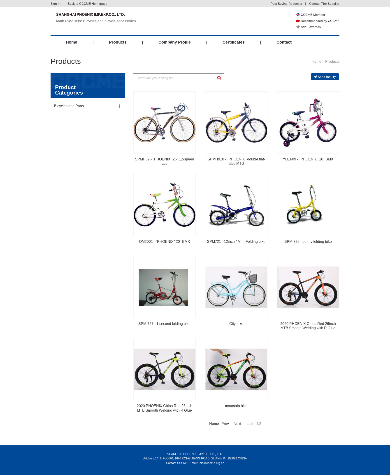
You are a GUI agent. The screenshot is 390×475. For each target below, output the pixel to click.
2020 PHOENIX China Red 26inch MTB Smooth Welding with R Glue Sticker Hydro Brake (308, 328)
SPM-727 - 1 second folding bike (164, 324)
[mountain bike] (236, 369)
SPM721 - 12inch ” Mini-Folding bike (236, 241)
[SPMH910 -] (236, 122)
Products (118, 42)
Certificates (234, 42)
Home (71, 42)
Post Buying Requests (286, 3)
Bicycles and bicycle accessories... (97, 21)
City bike (236, 324)
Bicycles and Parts (69, 106)
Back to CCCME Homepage (87, 3)
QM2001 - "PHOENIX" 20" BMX (164, 241)
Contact (284, 42)
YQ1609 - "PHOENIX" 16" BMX (308, 159)
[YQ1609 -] (308, 122)
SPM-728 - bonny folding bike (308, 241)
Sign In (55, 3)
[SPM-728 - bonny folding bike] (308, 205)
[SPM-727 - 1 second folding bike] (164, 287)
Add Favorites (311, 27)
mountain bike (236, 406)
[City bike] (236, 287)
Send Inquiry (327, 77)
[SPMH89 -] (164, 122)
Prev (224, 424)
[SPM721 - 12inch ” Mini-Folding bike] (236, 205)
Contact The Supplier (324, 3)
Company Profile (174, 42)
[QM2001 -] (164, 205)
